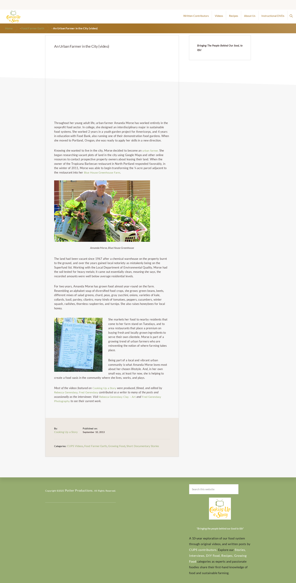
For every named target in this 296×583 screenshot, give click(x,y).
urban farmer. (150, 150)
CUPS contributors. (203, 550)
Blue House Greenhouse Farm (102, 172)
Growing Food (116, 446)
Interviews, (197, 555)
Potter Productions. (79, 490)
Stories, (240, 550)
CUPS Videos (75, 446)
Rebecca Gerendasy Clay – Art (117, 396)
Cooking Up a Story (104, 388)
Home (9, 28)
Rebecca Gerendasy (66, 392)
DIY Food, (213, 555)
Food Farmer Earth (32, 28)
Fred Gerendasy (88, 392)
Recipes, (227, 555)
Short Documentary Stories (142, 446)
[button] (291, 15)
